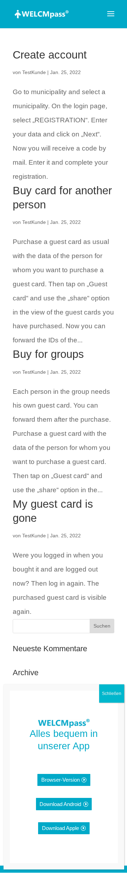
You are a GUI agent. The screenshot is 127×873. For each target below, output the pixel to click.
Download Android (60, 804)
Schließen (111, 693)
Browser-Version (60, 780)
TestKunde (34, 72)
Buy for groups (48, 354)
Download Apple (60, 828)
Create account (50, 55)
